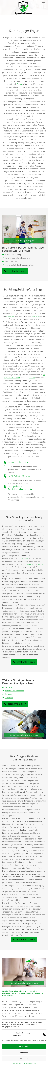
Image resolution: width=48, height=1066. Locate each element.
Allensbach (9, 698)
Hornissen (10, 316)
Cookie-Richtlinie (17, 1063)
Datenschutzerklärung (29, 1063)
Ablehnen (24, 1052)
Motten (41, 564)
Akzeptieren (24, 1046)
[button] (45, 1034)
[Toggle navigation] (43, 3)
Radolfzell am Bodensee (14, 691)
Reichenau (9, 687)
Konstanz (8, 694)
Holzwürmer (28, 564)
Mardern (35, 316)
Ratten (19, 84)
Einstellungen (24, 1058)
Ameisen (25, 558)
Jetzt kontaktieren (16, 270)
